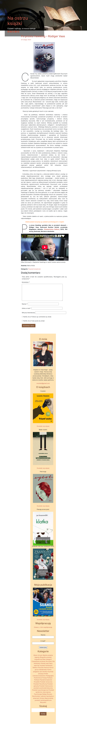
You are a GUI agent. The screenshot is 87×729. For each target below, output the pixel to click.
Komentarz (26, 282)
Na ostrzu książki (17, 20)
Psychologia (38, 694)
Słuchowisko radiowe (39, 696)
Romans (49, 694)
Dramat (43, 663)
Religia (44, 694)
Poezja (44, 678)
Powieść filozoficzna (40, 684)
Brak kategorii (47, 659)
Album (35, 655)
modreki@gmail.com (43, 383)
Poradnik (37, 682)
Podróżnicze (38, 678)
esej (47, 663)
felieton (35, 667)
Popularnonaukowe (34, 269)
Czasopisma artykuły (38, 661)
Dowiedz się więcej (43, 426)
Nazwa (24, 304)
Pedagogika (50, 676)
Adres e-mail (26, 308)
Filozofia (40, 667)
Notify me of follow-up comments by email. (37, 317)
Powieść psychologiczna (40, 690)
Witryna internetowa (28, 312)
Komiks (45, 671)
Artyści (40, 655)
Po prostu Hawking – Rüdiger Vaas (43, 36)
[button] (34, 525)
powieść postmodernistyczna (43, 688)
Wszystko (43, 702)
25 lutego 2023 (26, 40)
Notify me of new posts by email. (34, 321)
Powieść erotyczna (46, 682)
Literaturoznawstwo (39, 676)
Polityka (49, 678)
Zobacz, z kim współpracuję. (43, 627)
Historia (46, 667)
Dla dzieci (49, 661)
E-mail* (43, 641)
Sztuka (42, 698)
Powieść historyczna (46, 686)
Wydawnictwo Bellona (51, 229)
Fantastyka (48, 665)
